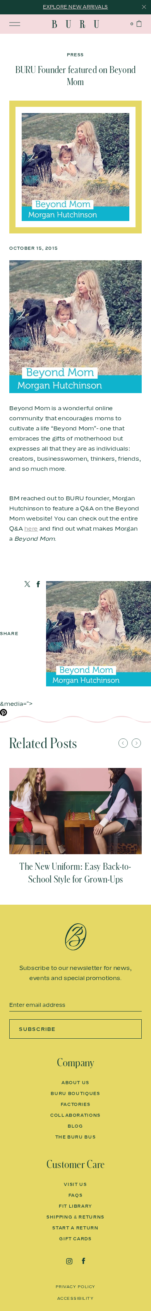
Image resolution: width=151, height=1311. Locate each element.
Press (75, 54)
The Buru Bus (75, 1137)
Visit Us (75, 1184)
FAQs (76, 1195)
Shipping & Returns (75, 1217)
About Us (75, 1082)
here (31, 528)
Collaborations (75, 1115)
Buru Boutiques (75, 1093)
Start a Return (75, 1228)
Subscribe (37, 1029)
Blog (75, 1126)
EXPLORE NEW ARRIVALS (75, 7)
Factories (76, 1104)
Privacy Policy (76, 1286)
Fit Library (75, 1206)
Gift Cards (75, 1238)
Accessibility (75, 1298)
